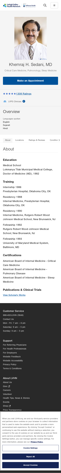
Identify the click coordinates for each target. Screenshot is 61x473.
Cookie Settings (30, 448)
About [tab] (7, 140)
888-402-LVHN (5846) (13, 315)
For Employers (10, 353)
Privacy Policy (9, 364)
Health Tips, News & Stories (16, 398)
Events (6, 402)
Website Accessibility (13, 360)
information (23, 101)
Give (6, 386)
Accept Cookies (30, 465)
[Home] (19, 5)
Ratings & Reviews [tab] (37, 140)
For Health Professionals (14, 349)
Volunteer (7, 394)
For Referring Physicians (14, 345)
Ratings (23, 93)
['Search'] (45, 5)
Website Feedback (12, 356)
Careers (7, 390)
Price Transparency (12, 410)
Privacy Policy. (37, 442)
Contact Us (8, 319)
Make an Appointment (30, 80)
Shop (7, 406)
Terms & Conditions (12, 368)
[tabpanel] (30, 223)
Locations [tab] (19, 140)
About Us (7, 382)
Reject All (30, 456)
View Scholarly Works (14, 295)
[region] (30, 441)
